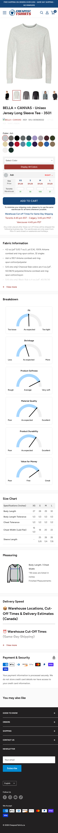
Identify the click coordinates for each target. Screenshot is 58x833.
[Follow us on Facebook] (5, 797)
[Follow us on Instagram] (10, 797)
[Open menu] (4, 12)
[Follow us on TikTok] (21, 797)
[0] (53, 12)
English (7, 783)
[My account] (47, 12)
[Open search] (41, 12)
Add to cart (29, 200)
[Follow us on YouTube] (15, 797)
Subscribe (12, 768)
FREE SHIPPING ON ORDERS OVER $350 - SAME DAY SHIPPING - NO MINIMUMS (29, 3)
